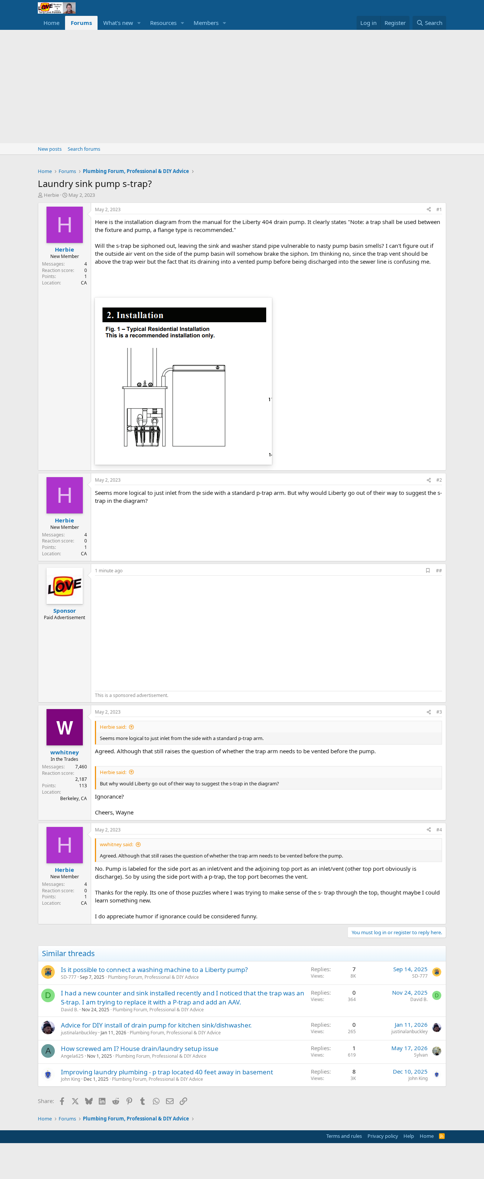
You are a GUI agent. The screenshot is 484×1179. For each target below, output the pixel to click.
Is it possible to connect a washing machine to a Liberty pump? (154, 969)
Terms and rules (344, 1136)
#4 (439, 830)
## (439, 570)
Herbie (51, 195)
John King (70, 1079)
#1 (439, 209)
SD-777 (68, 977)
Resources (163, 22)
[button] (139, 23)
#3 (439, 712)
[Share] (429, 210)
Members (206, 22)
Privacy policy (383, 1136)
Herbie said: (113, 726)
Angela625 (72, 1056)
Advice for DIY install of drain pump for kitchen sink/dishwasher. (156, 1025)
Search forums (84, 148)
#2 (439, 480)
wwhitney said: (116, 844)
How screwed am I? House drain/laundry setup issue (140, 1048)
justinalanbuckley (79, 1032)
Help (408, 1136)
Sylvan (421, 1055)
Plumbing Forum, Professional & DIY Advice (153, 977)
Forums (81, 22)
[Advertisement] (242, 86)
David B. (69, 1009)
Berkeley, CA (73, 798)
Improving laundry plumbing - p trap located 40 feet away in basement (167, 1072)
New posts (50, 148)
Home (51, 22)
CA (84, 283)
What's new (118, 22)
